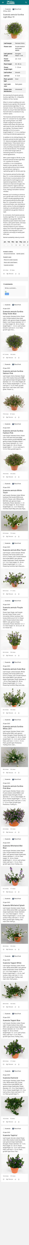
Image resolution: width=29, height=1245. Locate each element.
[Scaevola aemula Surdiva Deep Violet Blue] (14, 331)
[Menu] (3, 2)
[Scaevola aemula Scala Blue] (14, 687)
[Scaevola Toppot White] (14, 981)
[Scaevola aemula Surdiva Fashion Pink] (14, 450)
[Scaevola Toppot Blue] (14, 1039)
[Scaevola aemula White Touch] (14, 510)
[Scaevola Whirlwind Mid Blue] (14, 865)
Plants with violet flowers (10, 262)
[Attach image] (6, 291)
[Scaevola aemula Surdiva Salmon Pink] (14, 391)
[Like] (4, 274)
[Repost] (16, 274)
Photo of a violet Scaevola (10, 260)
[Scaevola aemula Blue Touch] (14, 568)
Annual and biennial (9, 253)
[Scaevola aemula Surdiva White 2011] (14, 746)
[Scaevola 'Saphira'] (14, 1154)
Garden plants (20, 253)
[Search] (26, 2)
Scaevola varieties (8, 265)
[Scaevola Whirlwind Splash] (14, 924)
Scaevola (8, 9)
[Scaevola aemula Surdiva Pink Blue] (14, 806)
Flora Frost (17, 9)
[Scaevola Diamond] (14, 1096)
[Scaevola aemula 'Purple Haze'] (14, 628)
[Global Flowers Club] (11, 2)
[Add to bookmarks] (19, 274)
